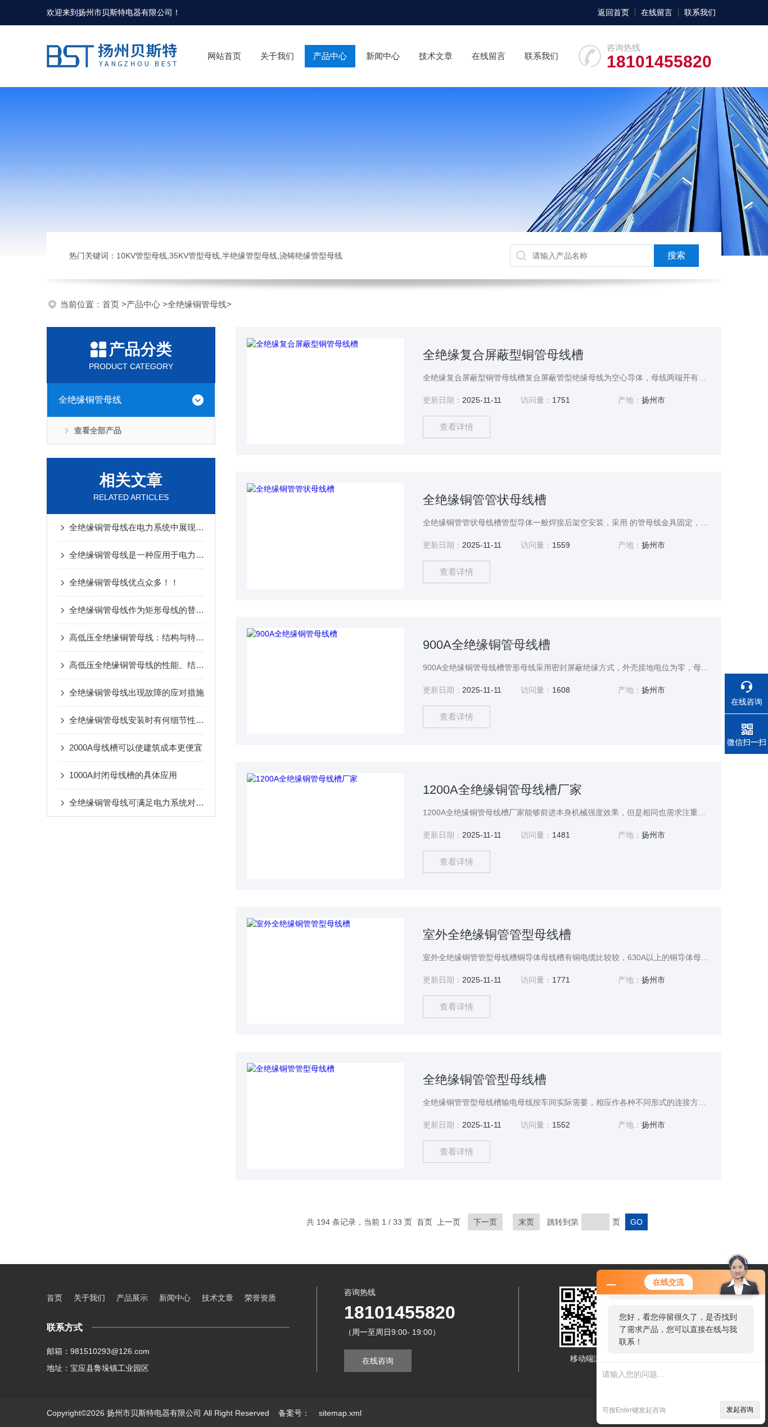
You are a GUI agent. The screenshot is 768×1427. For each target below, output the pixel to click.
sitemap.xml (340, 1412)
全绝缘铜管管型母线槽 (484, 1079)
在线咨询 (378, 1360)
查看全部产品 (97, 430)
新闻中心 (383, 56)
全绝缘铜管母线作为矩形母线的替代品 (136, 610)
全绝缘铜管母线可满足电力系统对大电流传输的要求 (136, 802)
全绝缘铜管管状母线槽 (484, 500)
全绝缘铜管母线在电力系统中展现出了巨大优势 (136, 527)
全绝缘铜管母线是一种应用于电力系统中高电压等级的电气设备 (136, 555)
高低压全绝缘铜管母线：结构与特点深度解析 (136, 637)
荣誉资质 (260, 1297)
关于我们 (277, 56)
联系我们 (700, 12)
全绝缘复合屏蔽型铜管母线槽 (503, 355)
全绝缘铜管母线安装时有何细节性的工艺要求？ (136, 720)
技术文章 (436, 56)
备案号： (294, 1412)
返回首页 (613, 12)
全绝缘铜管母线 (197, 304)
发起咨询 (739, 1410)
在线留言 (656, 12)
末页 (526, 1221)
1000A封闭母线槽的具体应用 (123, 775)
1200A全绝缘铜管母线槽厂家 (502, 790)
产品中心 (330, 56)
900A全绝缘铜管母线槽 (486, 645)
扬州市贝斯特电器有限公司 (125, 12)
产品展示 (132, 1297)
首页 (111, 304)
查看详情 (456, 426)
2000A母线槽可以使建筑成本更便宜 (135, 747)
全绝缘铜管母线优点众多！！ (124, 582)
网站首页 (224, 56)
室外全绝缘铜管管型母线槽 (497, 935)
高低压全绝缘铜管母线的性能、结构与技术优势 (136, 665)
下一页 (485, 1221)
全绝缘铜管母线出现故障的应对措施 (136, 692)
